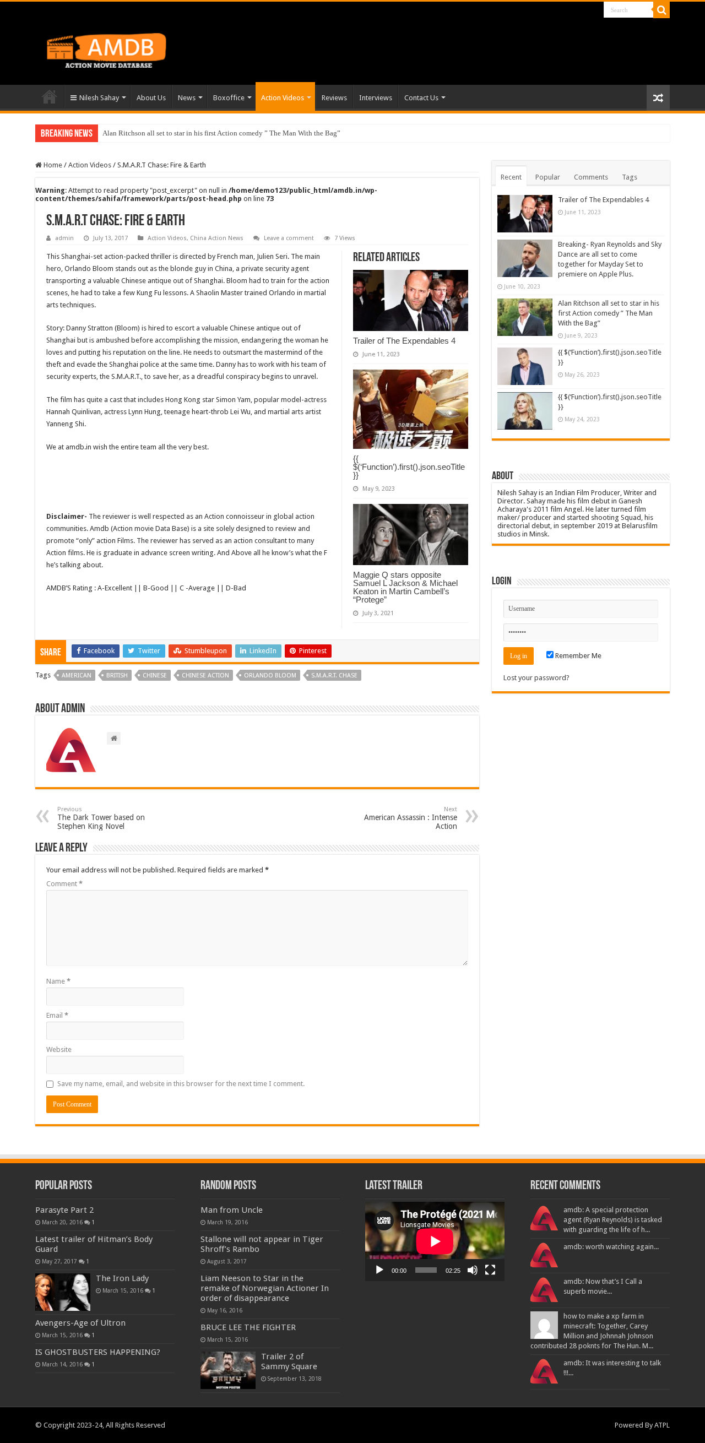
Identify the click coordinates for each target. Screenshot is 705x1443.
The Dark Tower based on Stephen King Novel (101, 818)
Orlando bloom (270, 675)
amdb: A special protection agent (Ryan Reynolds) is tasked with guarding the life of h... (612, 1220)
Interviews (375, 98)
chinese (155, 675)
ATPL (662, 1425)
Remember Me (577, 656)
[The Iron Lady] (62, 1292)
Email (57, 1015)
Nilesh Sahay (99, 98)
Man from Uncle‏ (231, 1210)
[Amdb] (118, 48)
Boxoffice (229, 98)
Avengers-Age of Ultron (80, 1323)
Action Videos (282, 98)
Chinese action (205, 675)
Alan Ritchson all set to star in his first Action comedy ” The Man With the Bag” (221, 133)
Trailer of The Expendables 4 (404, 340)
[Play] (379, 1270)
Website (59, 1049)
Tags (629, 177)
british (117, 675)
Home (49, 96)
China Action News (216, 238)
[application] (435, 1241)
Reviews (334, 98)
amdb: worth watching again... (611, 1247)
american (76, 675)
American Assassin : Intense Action (410, 818)
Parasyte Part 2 (64, 1210)
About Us (151, 98)
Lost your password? (536, 678)
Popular (547, 177)
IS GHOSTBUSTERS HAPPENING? (97, 1352)
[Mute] (472, 1270)
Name (58, 981)
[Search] (661, 10)
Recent (511, 177)
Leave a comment (289, 238)
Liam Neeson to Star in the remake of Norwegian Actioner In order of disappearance (264, 1288)
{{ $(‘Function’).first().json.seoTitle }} (409, 467)
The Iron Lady (122, 1278)
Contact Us (421, 98)
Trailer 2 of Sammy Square (289, 1361)
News (187, 98)
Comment (64, 884)
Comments (591, 177)
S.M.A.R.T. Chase (334, 675)
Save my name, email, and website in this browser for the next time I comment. (181, 1083)
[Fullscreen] (490, 1270)
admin (64, 238)
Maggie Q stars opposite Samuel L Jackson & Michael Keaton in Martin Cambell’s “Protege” (405, 587)
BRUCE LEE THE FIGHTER (248, 1327)
